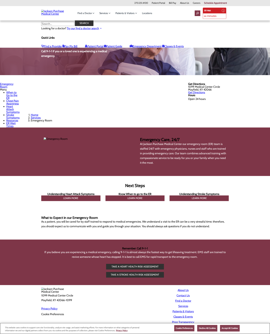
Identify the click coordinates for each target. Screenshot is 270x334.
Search (84, 23)
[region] (135, 328)
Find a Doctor (85, 13)
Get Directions (196, 92)
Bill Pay (172, 3)
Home (34, 115)
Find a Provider (53, 46)
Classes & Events (174, 46)
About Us (184, 3)
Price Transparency (183, 322)
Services (104, 13)
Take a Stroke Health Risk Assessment (135, 274)
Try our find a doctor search (83, 28)
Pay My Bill (70, 46)
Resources (12, 120)
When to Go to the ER (11, 95)
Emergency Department (147, 46)
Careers (196, 3)
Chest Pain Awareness (12, 102)
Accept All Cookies (230, 328)
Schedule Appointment (215, 3)
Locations (147, 13)
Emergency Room (6, 85)
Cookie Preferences (184, 328)
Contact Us (183, 295)
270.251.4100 (141, 3)
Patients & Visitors (125, 13)
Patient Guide (114, 46)
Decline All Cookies (207, 328)
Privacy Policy (49, 308)
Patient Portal (158, 3)
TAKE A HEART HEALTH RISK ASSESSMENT (135, 266)
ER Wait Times (11, 125)
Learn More (70, 198)
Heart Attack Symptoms (13, 109)
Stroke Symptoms (13, 116)
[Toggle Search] (197, 13)
